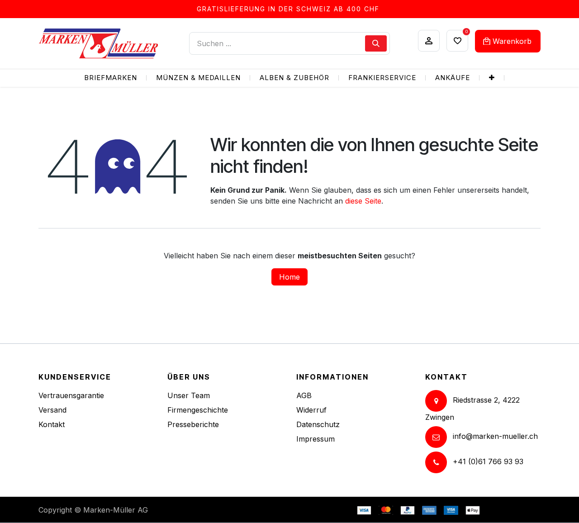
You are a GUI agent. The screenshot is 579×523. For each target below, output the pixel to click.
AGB (304, 395)
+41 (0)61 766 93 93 (488, 461)
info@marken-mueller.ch (495, 436)
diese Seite (363, 200)
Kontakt (51, 424)
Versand (52, 409)
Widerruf (311, 409)
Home (289, 276)
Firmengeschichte (197, 409)
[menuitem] (111, 78)
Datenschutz (318, 424)
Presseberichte (193, 424)
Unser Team (188, 395)
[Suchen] (376, 43)
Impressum (315, 438)
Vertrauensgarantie (71, 395)
